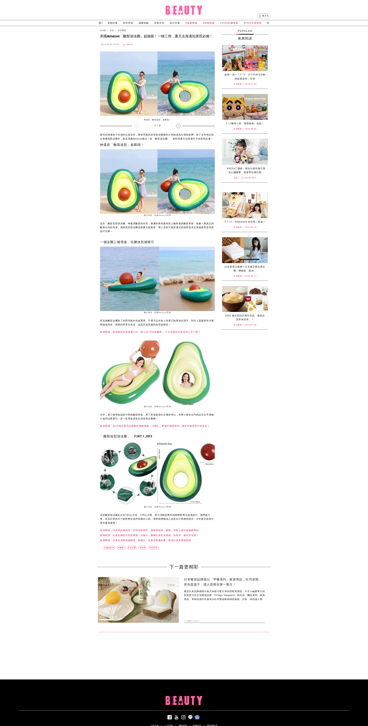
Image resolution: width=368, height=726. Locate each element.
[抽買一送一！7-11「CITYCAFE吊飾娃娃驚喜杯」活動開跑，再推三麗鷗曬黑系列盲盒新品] (245, 58)
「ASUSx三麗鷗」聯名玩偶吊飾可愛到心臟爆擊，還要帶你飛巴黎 (245, 170)
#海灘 (142, 548)
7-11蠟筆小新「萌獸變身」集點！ (245, 123)
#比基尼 (153, 548)
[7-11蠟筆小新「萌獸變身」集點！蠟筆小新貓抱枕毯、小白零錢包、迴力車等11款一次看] (245, 107)
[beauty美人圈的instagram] (184, 717)
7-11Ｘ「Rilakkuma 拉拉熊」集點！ (245, 221)
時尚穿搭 (128, 23)
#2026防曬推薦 (229, 23)
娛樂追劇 (144, 23)
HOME (103, 30)
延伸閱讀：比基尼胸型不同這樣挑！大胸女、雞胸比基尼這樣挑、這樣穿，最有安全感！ (149, 535)
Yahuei (129, 44)
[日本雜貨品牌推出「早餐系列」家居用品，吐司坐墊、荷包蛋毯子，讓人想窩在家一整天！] (138, 600)
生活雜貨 (122, 30)
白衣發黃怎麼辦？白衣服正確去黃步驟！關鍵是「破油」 (245, 268)
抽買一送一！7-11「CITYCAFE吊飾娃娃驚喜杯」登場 (245, 76)
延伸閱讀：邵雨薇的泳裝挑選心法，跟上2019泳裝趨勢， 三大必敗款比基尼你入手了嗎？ (150, 332)
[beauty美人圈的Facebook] (170, 717)
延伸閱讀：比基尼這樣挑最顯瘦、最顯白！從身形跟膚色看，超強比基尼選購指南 (145, 540)
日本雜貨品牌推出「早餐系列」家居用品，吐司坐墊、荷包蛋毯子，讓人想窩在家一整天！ (223, 582)
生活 (112, 30)
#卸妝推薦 (209, 23)
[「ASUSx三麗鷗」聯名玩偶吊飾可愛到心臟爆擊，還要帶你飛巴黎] (245, 152)
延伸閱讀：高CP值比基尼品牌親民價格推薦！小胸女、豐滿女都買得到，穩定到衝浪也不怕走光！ (155, 426)
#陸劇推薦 (191, 23)
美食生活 (159, 23)
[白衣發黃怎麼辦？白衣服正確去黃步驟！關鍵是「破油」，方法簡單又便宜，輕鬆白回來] (245, 250)
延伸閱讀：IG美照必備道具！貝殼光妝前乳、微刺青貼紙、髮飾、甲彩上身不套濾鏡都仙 (149, 530)
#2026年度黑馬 (253, 23)
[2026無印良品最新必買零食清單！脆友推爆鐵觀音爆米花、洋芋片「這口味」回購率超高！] (245, 299)
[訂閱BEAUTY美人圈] (197, 717)
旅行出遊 (175, 23)
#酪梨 (121, 548)
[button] (178, 126)
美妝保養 (113, 23)
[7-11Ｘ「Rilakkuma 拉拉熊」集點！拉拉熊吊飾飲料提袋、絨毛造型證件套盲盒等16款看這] (245, 205)
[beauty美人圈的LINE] (190, 717)
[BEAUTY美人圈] (184, 10)
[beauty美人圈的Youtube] (177, 717)
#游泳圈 (132, 548)
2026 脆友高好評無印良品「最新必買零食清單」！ (245, 317)
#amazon (109, 548)
